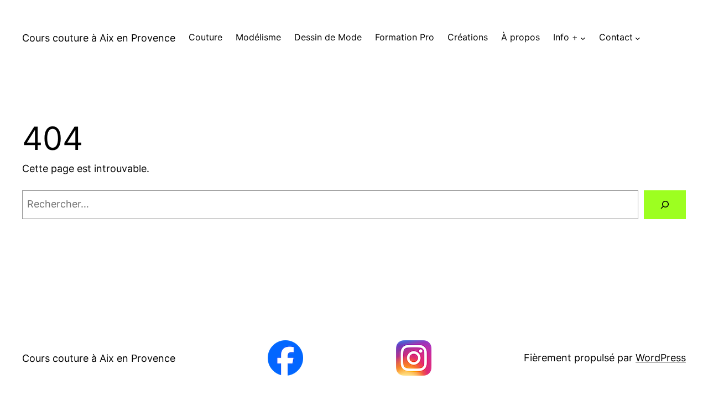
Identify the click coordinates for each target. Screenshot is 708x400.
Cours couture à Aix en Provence (98, 38)
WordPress (661, 357)
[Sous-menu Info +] (583, 37)
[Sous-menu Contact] (638, 37)
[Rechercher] (665, 204)
